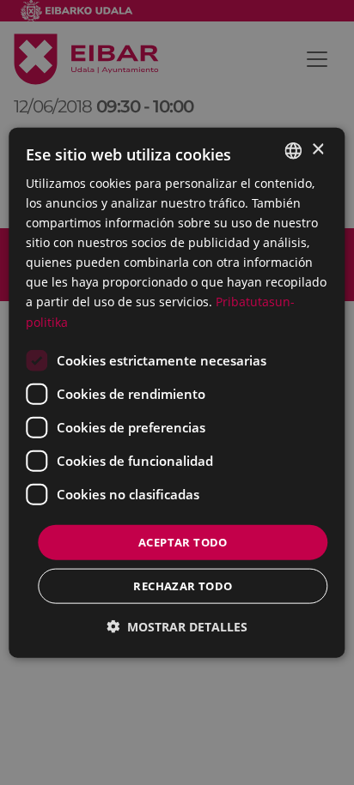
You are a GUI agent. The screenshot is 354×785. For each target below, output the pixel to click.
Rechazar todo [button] (182, 586)
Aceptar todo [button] (183, 541)
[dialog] (177, 392)
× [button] (317, 149)
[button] (177, 627)
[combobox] (293, 150)
